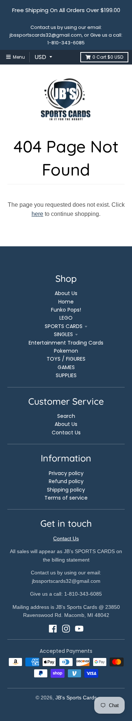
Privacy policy (66, 473)
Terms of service (66, 497)
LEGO (66, 317)
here (37, 214)
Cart (107, 57)
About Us (66, 293)
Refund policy (66, 481)
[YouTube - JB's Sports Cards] (79, 628)
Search (66, 416)
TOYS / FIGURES (66, 359)
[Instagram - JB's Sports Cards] (66, 628)
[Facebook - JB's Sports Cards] (52, 628)
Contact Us (66, 432)
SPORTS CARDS (63, 326)
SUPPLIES (66, 375)
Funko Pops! (66, 309)
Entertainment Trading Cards (66, 342)
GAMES (66, 367)
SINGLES (63, 334)
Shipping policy (66, 489)
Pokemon (66, 350)
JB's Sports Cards (76, 697)
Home (66, 301)
